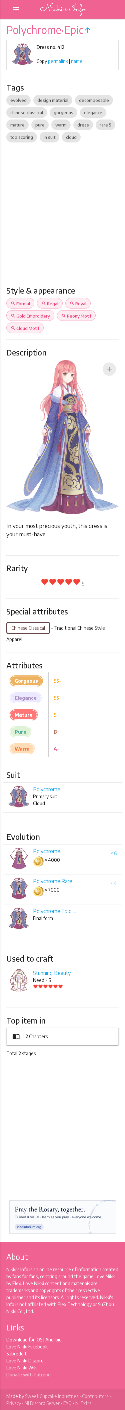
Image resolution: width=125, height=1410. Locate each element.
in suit (49, 137)
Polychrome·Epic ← (55, 911)
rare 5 (105, 124)
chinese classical (26, 112)
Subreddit (16, 1353)
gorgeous (63, 112)
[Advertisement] (62, 220)
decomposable (94, 100)
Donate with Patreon (28, 1374)
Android (53, 1339)
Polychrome (46, 789)
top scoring (21, 137)
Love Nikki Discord (25, 1360)
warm (61, 124)
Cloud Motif (25, 328)
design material (52, 100)
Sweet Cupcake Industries (51, 1396)
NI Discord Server (42, 1403)
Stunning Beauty (52, 973)
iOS (39, 1339)
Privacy (13, 1403)
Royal (78, 303)
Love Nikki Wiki (22, 1367)
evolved (18, 100)
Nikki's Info (62, 9)
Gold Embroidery (30, 316)
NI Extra (83, 1403)
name (76, 61)
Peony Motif (76, 316)
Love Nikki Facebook (27, 1346)
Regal (49, 303)
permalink (58, 61)
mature (17, 124)
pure (40, 124)
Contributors (95, 1396)
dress (83, 124)
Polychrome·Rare (52, 881)
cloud (71, 137)
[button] (109, 369)
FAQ (67, 1403)
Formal (20, 303)
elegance (93, 112)
